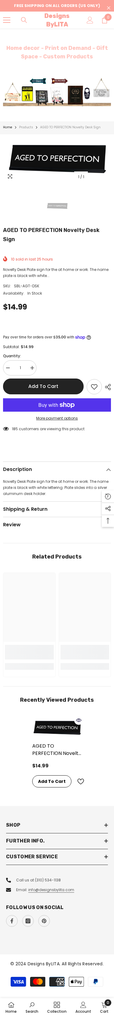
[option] (57, 92)
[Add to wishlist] (94, 386)
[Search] (24, 20)
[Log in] (90, 20)
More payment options (57, 418)
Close (108, 8)
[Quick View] (78, 720)
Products (26, 127)
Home (7, 127)
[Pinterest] (44, 921)
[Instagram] (28, 921)
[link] (29, 652)
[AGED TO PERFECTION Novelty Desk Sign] (57, 727)
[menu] (6, 20)
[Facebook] (12, 921)
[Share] (106, 387)
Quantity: (12, 355)
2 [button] (60, 98)
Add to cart (43, 386)
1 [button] (54, 98)
